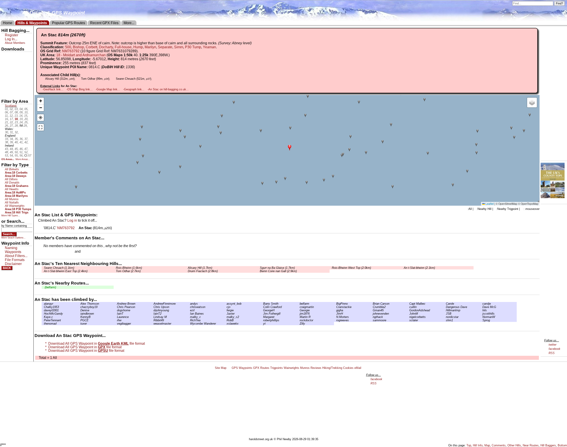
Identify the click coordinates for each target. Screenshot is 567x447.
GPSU (6, 70)
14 (20, 115)
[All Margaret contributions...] (262, 317)
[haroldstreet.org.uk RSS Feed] (229, 368)
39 (11, 142)
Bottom (562, 445)
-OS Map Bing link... (79, 89)
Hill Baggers (548, 445)
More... (129, 23)
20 (25, 119)
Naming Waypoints (13, 250)
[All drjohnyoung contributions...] (152, 310)
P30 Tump (193, 47)
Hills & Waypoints (32, 23)
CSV (5, 93)
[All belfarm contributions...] (298, 303)
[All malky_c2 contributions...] (225, 317)
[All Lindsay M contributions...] (152, 317)
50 (16, 152)
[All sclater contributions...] (408, 320)
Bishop (78, 47)
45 (16, 149)
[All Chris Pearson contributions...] (116, 307)
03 (16, 109)
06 (6, 112)
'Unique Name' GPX (15, 62)
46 (21, 149)
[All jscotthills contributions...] (481, 313)
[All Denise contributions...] (79, 310)
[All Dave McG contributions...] (481, 307)
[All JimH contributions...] (335, 313)
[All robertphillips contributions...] (262, 320)
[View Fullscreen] (40, 127)
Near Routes (531, 445)
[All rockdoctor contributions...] (298, 320)
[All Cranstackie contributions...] (335, 307)
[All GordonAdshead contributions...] (408, 310)
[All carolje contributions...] (481, 303)
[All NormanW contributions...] (481, 317)
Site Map (220, 368)
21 (6, 122)
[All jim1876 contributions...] (298, 313)
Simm (178, 47)
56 (21, 155)
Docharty (106, 47)
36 (21, 139)
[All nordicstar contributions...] (445, 317)
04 (21, 109)
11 (6, 115)
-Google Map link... (108, 89)
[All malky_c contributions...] (189, 317)
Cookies (348, 368)
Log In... (91, 251)
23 (16, 122)
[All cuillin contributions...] (408, 307)
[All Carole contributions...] (445, 303)
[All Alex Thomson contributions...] (79, 303)
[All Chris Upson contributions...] (152, 307)
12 (11, 115)
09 (21, 112)
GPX (5, 55)
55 (16, 155)
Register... (54, 251)
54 (11, 155)
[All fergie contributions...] (225, 310)
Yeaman (209, 47)
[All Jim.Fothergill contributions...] (262, 313)
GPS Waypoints (242, 368)
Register (11, 35)
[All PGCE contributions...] (79, 320)
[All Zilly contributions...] (298, 323)
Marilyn (150, 47)
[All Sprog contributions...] (481, 320)
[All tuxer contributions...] (79, 323)
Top (468, 445)
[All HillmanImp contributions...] (445, 310)
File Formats (15, 260)
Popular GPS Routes (68, 23)
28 (16, 125)
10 (25, 112)
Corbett (91, 47)
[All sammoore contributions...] (372, 320)
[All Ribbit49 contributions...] (152, 320)
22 (11, 122)
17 (11, 119)
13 (15, 115)
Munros (305, 368)
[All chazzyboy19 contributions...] (79, 307)
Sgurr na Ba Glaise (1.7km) (277, 267)
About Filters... (16, 256)
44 (11, 149)
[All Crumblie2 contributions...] (372, 307)
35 (16, 139)
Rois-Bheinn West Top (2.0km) (351, 267)
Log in (72, 220)
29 (25, 125)
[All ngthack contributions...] (372, 317)
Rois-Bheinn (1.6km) (129, 267)
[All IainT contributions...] (116, 313)
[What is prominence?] (98, 63)
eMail (357, 368)
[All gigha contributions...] (335, 310)
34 (11, 139)
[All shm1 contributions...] (445, 320)
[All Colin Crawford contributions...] (262, 307)
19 (21, 119)
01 (6, 109)
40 (16, 142)
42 (25, 142)
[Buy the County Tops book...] (553, 197)
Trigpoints (276, 368)
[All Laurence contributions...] (116, 317)
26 (6, 125)
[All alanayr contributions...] (43, 303)
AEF (5, 85)
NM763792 (71, 51)
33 (6, 139)
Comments (499, 445)
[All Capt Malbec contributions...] (408, 303)
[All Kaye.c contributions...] (43, 317)
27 (11, 125)
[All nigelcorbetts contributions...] (408, 317)
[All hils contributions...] (481, 310)
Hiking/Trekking (332, 368)
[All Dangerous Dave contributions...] (445, 307)
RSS (552, 353)
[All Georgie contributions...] (298, 310)
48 (6, 152)
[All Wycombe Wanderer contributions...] (189, 323)
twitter (552, 344)
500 (68, 47)
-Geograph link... (133, 89)
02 (11, 109)
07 (11, 112)
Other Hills (514, 445)
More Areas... (23, 159)
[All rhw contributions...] (116, 320)
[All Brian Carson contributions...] (372, 303)
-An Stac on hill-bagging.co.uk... (168, 89)
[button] (289, 147)
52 (25, 152)
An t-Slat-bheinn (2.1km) (419, 267)
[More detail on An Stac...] (77, 228)
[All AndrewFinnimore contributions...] (152, 303)
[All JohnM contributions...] (408, 313)
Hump (138, 47)
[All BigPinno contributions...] (335, 303)
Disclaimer (13, 264)
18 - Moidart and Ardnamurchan (81, 55)
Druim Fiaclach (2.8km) (203, 271)
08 (16, 112)
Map (487, 445)
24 (21, 122)
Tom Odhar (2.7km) (128, 271)
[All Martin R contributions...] (298, 317)
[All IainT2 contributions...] (152, 313)
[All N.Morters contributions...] (335, 317)
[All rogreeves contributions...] (335, 320)
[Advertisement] (285, 404)
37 (25, 139)
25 (25, 122)
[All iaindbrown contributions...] (79, 313)
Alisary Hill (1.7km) (200, 267)
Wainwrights (291, 368)
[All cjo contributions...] (225, 307)
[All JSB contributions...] (445, 313)
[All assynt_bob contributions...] (225, 303)
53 (6, 155)
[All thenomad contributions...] (43, 323)
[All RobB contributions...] (225, 320)
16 (6, 119)
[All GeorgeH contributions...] (262, 310)
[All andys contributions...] (189, 303)
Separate (165, 47)
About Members (15, 43)
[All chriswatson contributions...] (189, 307)
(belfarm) (50, 287)
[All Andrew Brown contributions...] (116, 303)
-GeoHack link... (53, 89)
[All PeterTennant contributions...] (43, 320)
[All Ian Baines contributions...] (189, 313)
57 (29, 155)
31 (11, 132)
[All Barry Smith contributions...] (262, 303)
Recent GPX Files (104, 23)
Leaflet (489, 203)
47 (25, 149)
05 (25, 109)
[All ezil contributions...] (189, 310)
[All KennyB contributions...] (79, 317)
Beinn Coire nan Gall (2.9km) (278, 271)
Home (7, 23)
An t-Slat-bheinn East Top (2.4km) (65, 271)
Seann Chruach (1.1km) (59, 267)
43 (6, 149)
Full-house (123, 47)
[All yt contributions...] (262, 323)
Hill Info (478, 445)
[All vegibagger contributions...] (116, 323)
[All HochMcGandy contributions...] (43, 313)
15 (25, 115)
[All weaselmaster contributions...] (152, 323)
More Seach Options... (13, 237)
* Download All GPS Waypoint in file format (94, 343)
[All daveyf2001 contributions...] (43, 310)
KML (5, 78)
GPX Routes (261, 368)
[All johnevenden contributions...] (372, 313)
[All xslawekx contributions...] (225, 323)
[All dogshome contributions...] (116, 310)
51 (21, 152)
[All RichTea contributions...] (189, 320)
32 (16, 132)
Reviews (316, 368)
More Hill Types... (10, 215)
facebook (554, 348)
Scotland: (11, 105)
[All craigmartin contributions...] (298, 307)
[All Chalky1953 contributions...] (43, 307)
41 (21, 142)
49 (11, 152)
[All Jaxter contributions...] (225, 313)
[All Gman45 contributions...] (372, 310)
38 (6, 142)
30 (6, 132)
